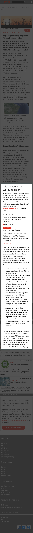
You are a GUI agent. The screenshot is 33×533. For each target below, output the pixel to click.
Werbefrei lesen (8, 243)
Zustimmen (7, 227)
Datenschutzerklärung (10, 208)
